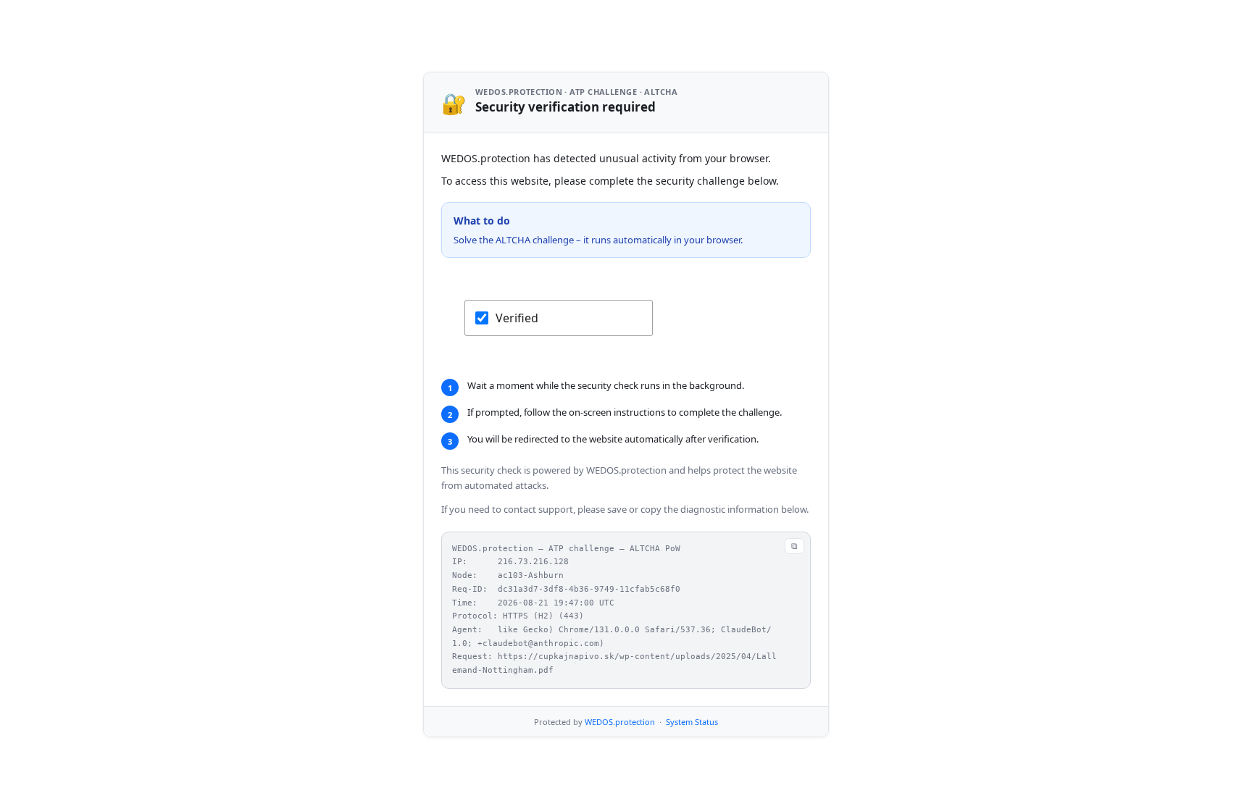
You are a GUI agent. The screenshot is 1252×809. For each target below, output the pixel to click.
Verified (517, 318)
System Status (692, 721)
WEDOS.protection (620, 721)
